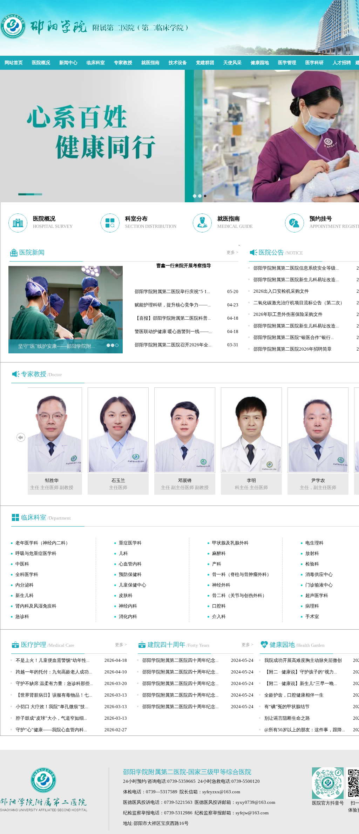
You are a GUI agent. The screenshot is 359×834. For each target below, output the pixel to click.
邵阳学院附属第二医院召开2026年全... (173, 344)
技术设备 (178, 62)
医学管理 (287, 62)
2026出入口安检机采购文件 (281, 291)
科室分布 (136, 219)
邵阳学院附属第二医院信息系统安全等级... (296, 268)
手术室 (312, 616)
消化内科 (128, 616)
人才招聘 (342, 62)
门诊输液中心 (319, 585)
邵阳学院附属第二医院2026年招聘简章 (292, 349)
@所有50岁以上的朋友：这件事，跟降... (304, 729)
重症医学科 (130, 542)
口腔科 (219, 606)
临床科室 (96, 62)
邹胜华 (43, 480)
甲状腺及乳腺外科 (230, 542)
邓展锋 (177, 480)
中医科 (22, 564)
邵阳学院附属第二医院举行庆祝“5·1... (172, 291)
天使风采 (232, 62)
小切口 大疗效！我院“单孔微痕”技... (52, 706)
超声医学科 (316, 595)
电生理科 (314, 542)
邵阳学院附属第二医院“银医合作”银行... (293, 337)
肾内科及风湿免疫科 (35, 606)
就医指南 (150, 62)
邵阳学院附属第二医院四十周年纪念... (180, 660)
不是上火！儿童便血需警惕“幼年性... (52, 660)
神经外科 (221, 585)
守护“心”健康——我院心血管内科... (51, 729)
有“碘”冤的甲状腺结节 (287, 706)
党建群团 (205, 62)
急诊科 (22, 616)
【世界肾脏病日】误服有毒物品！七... (54, 695)
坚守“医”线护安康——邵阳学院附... (56, 346)
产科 (216, 564)
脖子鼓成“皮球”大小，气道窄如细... (51, 718)
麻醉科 (219, 553)
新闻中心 (68, 62)
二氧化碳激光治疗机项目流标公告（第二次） (299, 302)
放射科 (312, 553)
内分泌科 (24, 585)
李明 (243, 480)
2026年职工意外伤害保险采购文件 (288, 314)
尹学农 (310, 480)
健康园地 (260, 62)
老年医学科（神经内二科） (42, 542)
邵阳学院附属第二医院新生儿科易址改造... (296, 279)
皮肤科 (126, 595)
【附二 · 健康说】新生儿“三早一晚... (300, 683)
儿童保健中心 (132, 585)
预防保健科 (130, 574)
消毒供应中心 (319, 574)
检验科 (312, 564)
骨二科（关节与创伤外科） (239, 595)
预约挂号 (321, 219)
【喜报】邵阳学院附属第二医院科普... (173, 318)
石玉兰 (110, 480)
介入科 (219, 616)
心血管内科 (130, 564)
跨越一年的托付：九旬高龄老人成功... (54, 671)
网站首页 (14, 62)
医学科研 (314, 62)
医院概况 (41, 62)
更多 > (232, 252)
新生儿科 (24, 595)
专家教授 (123, 62)
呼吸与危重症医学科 (35, 553)
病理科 (312, 606)
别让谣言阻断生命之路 (287, 718)
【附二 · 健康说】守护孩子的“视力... (300, 671)
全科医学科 (26, 574)
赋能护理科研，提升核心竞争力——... (173, 304)
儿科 (123, 553)
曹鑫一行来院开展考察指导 (183, 265)
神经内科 (128, 606)
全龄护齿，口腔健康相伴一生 (294, 695)
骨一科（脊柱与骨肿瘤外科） (241, 574)
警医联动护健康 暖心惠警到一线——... (173, 331)
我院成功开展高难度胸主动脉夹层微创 (303, 660)
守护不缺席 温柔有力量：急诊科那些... (54, 683)
